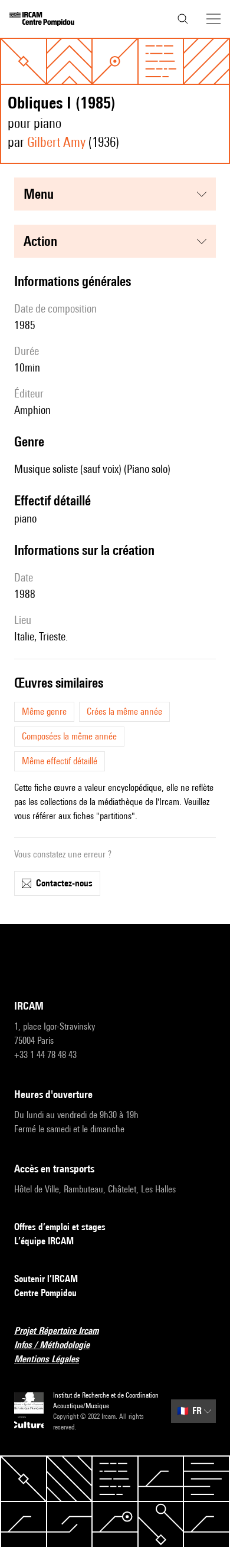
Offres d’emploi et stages (60, 1227)
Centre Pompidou (45, 1293)
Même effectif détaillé (59, 761)
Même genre (44, 711)
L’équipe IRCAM (44, 1241)
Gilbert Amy (56, 142)
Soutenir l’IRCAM (46, 1278)
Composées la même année (69, 736)
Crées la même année (124, 711)
